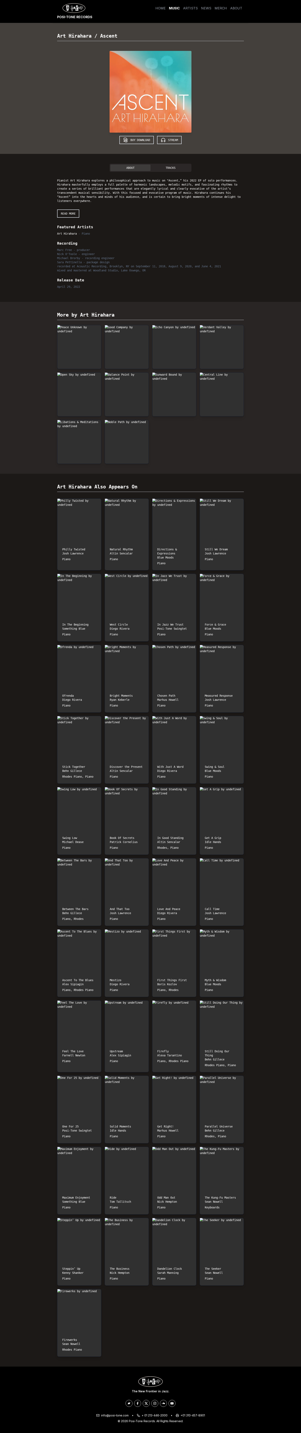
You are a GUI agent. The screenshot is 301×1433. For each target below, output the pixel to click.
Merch (221, 8)
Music (174, 8)
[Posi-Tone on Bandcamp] (129, 1403)
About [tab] (130, 167)
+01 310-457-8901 (193, 1415)
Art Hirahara (74, 36)
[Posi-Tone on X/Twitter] (146, 1403)
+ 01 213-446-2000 (154, 1415)
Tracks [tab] (170, 167)
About (236, 8)
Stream (173, 140)
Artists (190, 8)
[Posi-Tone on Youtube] (172, 1403)
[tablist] (150, 168)
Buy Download (140, 140)
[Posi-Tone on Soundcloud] (163, 1403)
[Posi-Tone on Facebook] (137, 1403)
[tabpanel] (150, 233)
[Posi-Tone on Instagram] (154, 1403)
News (206, 8)
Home (160, 8)
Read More (68, 213)
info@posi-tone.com (115, 1415)
